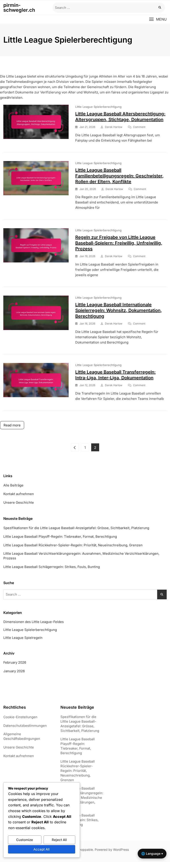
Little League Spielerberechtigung (98, 106)
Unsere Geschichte (18, 502)
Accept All (41, 849)
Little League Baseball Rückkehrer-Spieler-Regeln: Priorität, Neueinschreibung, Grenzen (73, 545)
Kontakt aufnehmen (18, 494)
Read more (12, 425)
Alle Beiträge (13, 485)
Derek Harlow (113, 127)
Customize (24, 840)
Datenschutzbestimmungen (25, 725)
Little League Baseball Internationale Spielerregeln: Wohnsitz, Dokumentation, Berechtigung (118, 310)
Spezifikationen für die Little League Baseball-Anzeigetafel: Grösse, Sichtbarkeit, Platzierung (76, 528)
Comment (139, 127)
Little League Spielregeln (22, 638)
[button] (158, 19)
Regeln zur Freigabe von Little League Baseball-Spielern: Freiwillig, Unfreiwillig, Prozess (118, 243)
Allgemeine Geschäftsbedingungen (21, 736)
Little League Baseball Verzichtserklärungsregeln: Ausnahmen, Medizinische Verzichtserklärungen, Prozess (81, 555)
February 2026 (14, 662)
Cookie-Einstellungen (20, 717)
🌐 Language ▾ (152, 853)
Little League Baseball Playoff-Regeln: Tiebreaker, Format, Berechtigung (60, 536)
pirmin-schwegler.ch (19, 7)
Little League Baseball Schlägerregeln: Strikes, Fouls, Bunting (51, 567)
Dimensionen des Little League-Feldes (33, 622)
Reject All (59, 840)
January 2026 (14, 671)
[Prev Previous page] (75, 447)
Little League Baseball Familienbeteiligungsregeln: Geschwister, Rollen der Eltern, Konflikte (119, 175)
